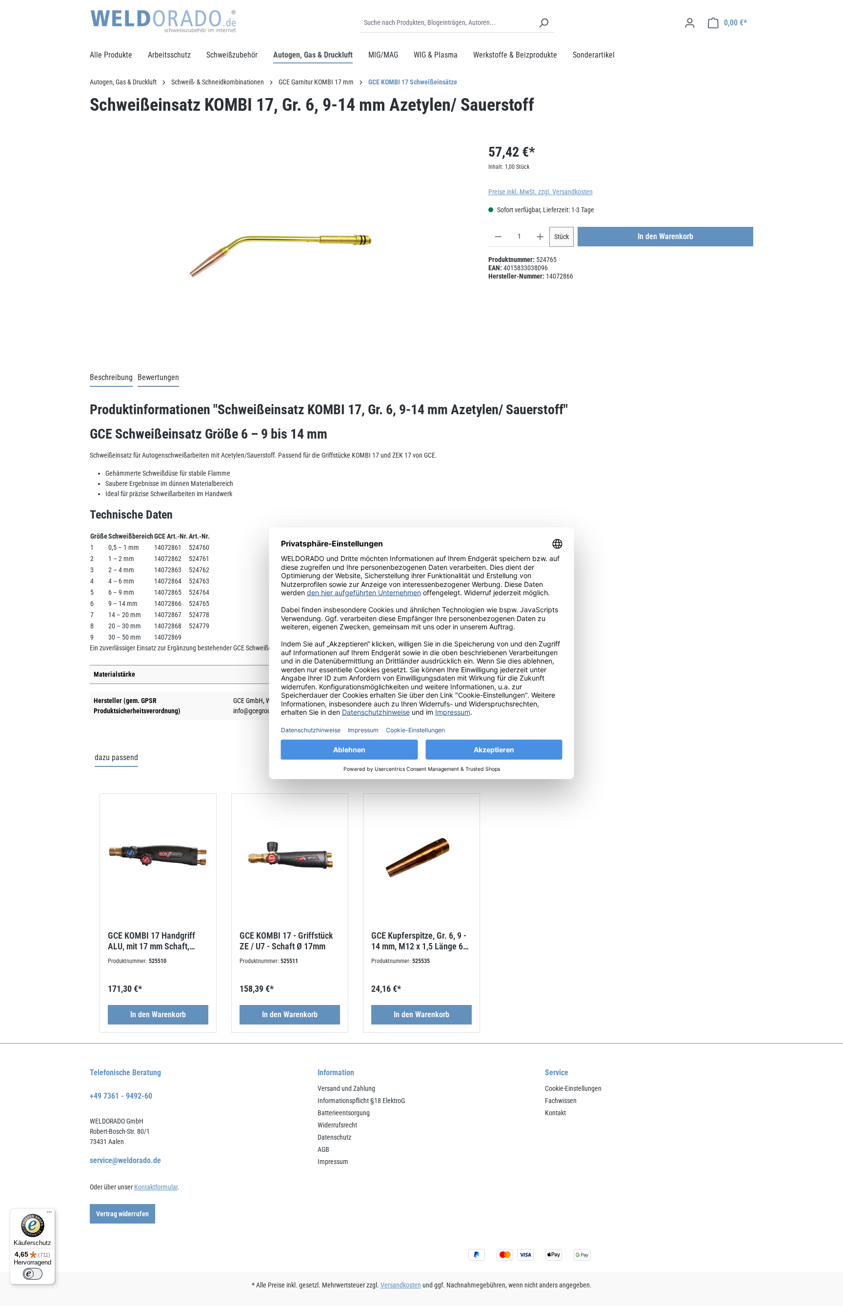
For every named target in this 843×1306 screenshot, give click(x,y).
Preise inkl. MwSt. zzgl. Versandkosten (540, 192)
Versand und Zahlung (346, 1088)
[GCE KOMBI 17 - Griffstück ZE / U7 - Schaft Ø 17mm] (290, 857)
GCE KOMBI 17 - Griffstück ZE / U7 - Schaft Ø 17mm (286, 940)
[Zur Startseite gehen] (163, 21)
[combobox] (446, 23)
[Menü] (49, 1214)
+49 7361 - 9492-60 (121, 1096)
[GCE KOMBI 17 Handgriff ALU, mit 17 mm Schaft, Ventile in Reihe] (158, 857)
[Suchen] (543, 23)
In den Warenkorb (665, 236)
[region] (279, 247)
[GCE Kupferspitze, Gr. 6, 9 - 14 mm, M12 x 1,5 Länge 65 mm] (421, 857)
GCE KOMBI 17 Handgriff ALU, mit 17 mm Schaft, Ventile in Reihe (151, 941)
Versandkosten (401, 1285)
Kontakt (555, 1113)
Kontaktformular (156, 1187)
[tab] (111, 378)
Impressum (333, 1161)
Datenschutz (334, 1137)
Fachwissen (561, 1101)
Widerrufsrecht (337, 1125)
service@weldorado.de (125, 1160)
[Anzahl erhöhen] (540, 237)
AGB (323, 1149)
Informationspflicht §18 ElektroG (361, 1101)
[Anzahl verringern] (498, 237)
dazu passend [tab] (116, 757)
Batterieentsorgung (344, 1113)
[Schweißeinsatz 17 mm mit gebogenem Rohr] (279, 247)
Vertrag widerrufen (122, 1214)
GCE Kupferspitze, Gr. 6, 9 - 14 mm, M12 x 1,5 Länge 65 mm (419, 941)
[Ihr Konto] (690, 23)
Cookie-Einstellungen (573, 1088)
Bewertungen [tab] (158, 377)
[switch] (32, 1274)
